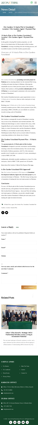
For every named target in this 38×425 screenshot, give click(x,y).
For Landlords (6, 369)
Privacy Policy (6, 376)
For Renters (6, 366)
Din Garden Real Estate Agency (10, 191)
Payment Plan (14, 207)
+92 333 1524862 (7, 390)
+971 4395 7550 (7, 406)
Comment (4, 273)
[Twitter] (14, 422)
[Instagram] (27, 422)
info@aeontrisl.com (8, 393)
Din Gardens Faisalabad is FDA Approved (15, 172)
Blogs (10, 12)
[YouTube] (23, 422)
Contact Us (24, 373)
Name (3, 239)
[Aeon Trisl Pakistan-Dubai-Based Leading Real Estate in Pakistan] (9, 2)
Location (8, 207)
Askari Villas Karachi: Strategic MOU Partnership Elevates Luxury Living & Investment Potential (19, 334)
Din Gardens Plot (19, 204)
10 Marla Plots (7, 204)
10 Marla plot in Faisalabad (8, 99)
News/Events (6, 373)
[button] (4, 421)
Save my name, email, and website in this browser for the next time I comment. (17, 268)
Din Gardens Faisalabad (7, 79)
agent (12, 204)
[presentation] (35, 295)
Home (4, 12)
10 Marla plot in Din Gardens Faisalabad (20, 105)
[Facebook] (10, 422)
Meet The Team (25, 366)
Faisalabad (26, 204)
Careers (23, 369)
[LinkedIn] (19, 422)
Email (3, 247)
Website (3, 256)
